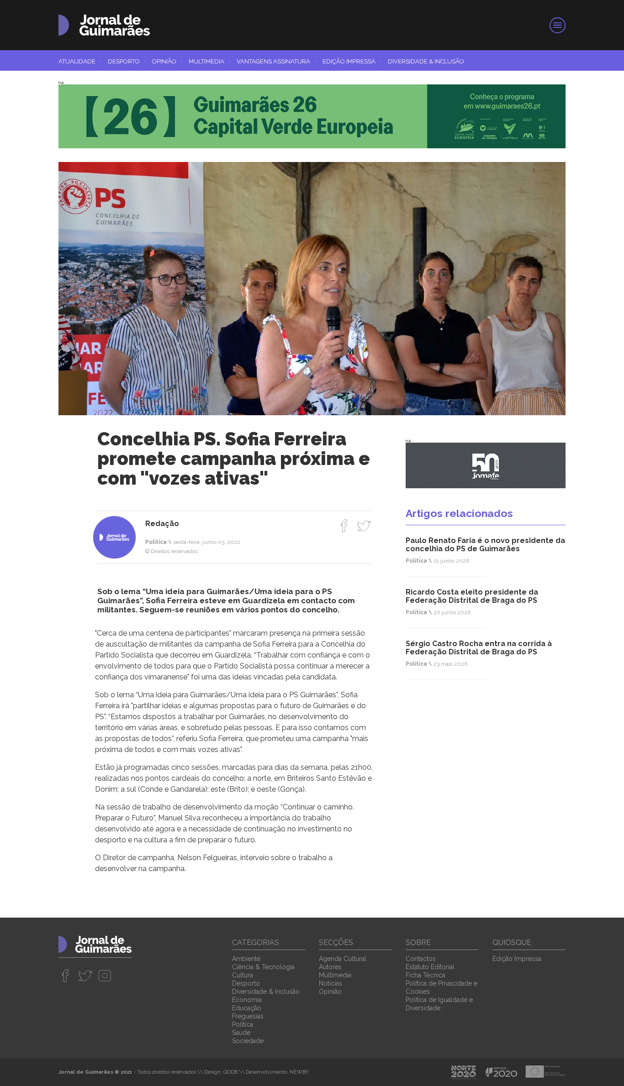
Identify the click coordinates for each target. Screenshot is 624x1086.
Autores (330, 967)
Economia (247, 999)
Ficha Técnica (425, 975)
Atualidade (79, 61)
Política (242, 1024)
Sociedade (248, 1040)
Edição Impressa (352, 61)
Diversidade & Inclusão (426, 61)
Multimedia (209, 61)
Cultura (242, 975)
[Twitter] (364, 525)
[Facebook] (344, 525)
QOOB (230, 1072)
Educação (246, 1008)
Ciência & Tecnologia (263, 967)
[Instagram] (105, 975)
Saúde (241, 1032)
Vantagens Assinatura (276, 61)
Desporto (127, 61)
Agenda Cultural (342, 958)
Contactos (421, 958)
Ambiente (246, 958)
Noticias (330, 983)
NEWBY (299, 1072)
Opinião (167, 61)
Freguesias (248, 1016)
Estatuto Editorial (430, 967)
